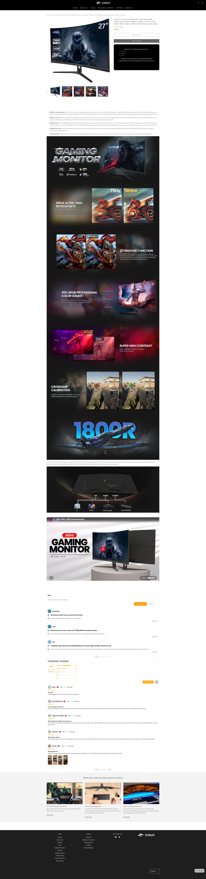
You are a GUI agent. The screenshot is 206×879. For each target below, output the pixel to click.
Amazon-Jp (59, 840)
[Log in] (198, 3)
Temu (122, 55)
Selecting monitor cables (93, 806)
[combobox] (153, 604)
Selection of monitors (88, 840)
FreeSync (88, 845)
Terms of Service (60, 858)
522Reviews (51, 671)
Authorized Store (60, 848)
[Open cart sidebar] (202, 3)
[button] (48, 91)
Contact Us (88, 837)
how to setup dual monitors (132, 806)
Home (75, 8)
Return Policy (60, 861)
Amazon (123, 51)
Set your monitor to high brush (57, 806)
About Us (129, 8)
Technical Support (106, 8)
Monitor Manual (88, 848)
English (153, 871)
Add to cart (136, 35)
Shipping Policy (60, 853)
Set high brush (88, 842)
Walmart (123, 53)
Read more (50, 815)
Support (119, 8)
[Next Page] (111, 657)
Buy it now (136, 41)
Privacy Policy (60, 855)
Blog (93, 8)
